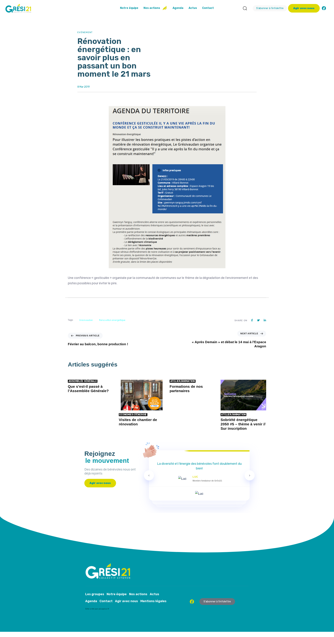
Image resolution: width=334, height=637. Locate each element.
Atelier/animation (182, 381)
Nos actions (152, 8)
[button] (245, 8)
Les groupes (94, 594)
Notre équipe (129, 8)
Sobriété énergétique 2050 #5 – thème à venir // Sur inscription (243, 424)
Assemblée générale (83, 381)
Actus (193, 8)
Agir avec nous (126, 601)
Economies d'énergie (133, 414)
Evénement (85, 32)
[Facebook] (324, 8)
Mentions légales (153, 601)
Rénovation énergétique (112, 320)
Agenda (178, 8)
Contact (208, 8)
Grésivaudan (86, 320)
